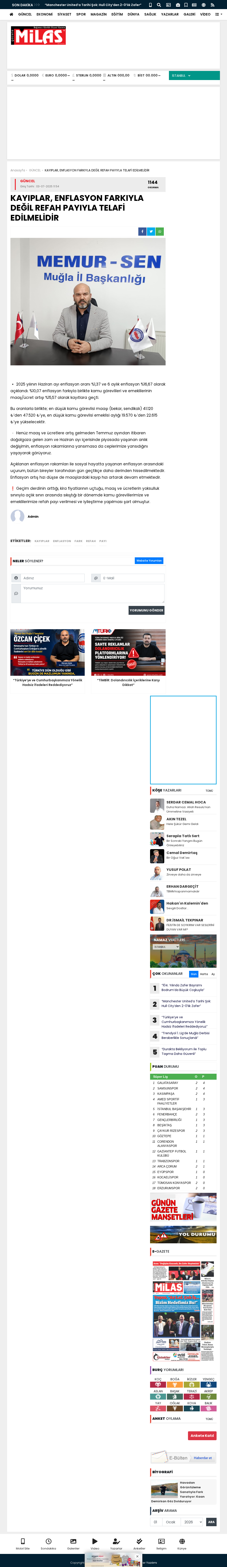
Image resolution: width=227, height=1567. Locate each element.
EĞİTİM (117, 14)
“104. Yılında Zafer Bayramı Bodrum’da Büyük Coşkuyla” (179, 988)
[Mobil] (150, 4)
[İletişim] (168, 4)
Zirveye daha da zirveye (183, 874)
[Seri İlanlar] (186, 4)
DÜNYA (133, 14)
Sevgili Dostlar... (177, 908)
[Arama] (159, 4)
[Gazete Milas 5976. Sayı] (183, 1311)
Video (95, 1548)
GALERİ (189, 14)
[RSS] (213, 4)
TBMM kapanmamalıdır (183, 891)
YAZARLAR (170, 14)
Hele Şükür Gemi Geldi (182, 824)
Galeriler (73, 1548)
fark (78, 541)
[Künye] (204, 4)
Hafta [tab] (204, 974)
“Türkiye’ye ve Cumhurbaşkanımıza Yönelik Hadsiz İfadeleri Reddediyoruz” (180, 1022)
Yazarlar (116, 1548)
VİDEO (205, 14)
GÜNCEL (25, 14)
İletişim (161, 1548)
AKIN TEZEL (176, 819)
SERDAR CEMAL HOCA (186, 802)
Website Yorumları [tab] (149, 560)
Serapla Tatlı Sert (183, 835)
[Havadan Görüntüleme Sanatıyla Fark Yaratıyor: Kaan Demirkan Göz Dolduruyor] (164, 1489)
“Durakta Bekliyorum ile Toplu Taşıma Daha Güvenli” (180, 1052)
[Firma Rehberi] (178, 4)
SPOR (81, 14)
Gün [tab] (194, 974)
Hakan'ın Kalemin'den (187, 903)
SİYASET (64, 14)
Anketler (139, 1548)
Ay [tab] (213, 974)
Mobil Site (23, 1548)
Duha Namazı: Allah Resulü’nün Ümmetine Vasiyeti (188, 809)
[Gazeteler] (194, 4)
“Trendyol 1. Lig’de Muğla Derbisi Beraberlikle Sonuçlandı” (180, 1036)
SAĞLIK (150, 14)
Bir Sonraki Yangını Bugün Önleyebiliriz (184, 843)
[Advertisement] (136, 55)
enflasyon (62, 541)
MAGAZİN (99, 14)
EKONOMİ (45, 14)
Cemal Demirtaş (182, 852)
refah (91, 541)
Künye (182, 1548)
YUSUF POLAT (178, 869)
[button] (219, 14)
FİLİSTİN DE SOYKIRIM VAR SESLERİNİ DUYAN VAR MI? (190, 927)
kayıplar (42, 541)
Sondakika (48, 1548)
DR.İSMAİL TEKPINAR (184, 920)
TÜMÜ (209, 791)
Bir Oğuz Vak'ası (178, 858)
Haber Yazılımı (147, 1563)
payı (102, 541)
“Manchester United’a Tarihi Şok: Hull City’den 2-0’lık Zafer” (93, 5)
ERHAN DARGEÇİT (182, 886)
